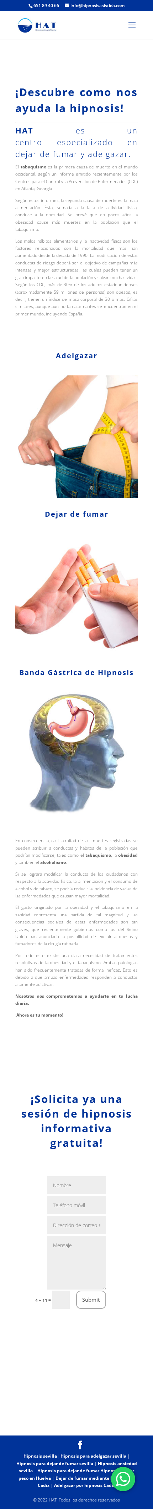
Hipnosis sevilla (40, 1456)
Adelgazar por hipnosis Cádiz (84, 1485)
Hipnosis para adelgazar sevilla (93, 1456)
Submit (91, 1299)
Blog (57, 1425)
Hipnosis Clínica (44, 1418)
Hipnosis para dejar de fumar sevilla (54, 1463)
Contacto (82, 1425)
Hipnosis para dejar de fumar (68, 1471)
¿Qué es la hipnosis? (96, 1418)
